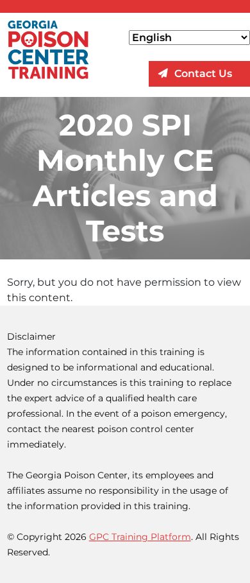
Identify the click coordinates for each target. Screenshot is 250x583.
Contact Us (203, 73)
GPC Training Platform (140, 537)
